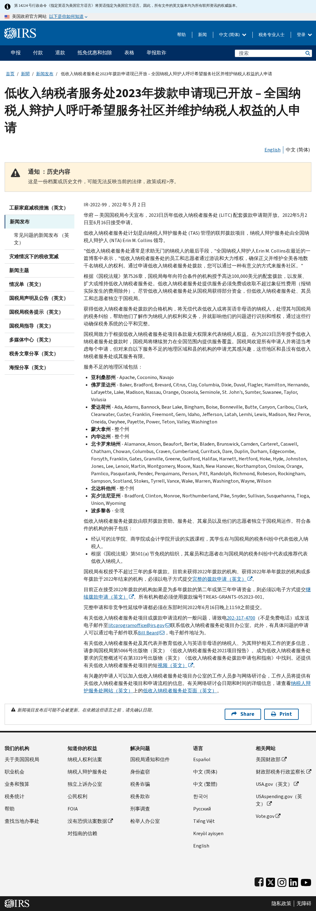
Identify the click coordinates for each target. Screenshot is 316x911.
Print (286, 714)
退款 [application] (60, 52)
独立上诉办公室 (85, 784)
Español (201, 759)
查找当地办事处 (22, 821)
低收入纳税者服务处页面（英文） (180, 690)
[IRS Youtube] (306, 881)
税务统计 (14, 796)
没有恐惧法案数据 (87, 821)
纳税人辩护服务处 (87, 772)
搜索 (307, 53)
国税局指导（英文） (31, 326)
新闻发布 (44, 74)
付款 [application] (38, 52)
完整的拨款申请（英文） (219, 579)
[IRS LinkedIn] (293, 881)
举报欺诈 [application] (156, 52)
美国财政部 (268, 759)
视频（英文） (172, 665)
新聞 (25, 74)
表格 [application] (129, 52)
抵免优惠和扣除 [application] (94, 52)
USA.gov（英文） (274, 784)
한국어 (200, 796)
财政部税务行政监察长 (280, 772)
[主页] (20, 31)
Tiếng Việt (204, 821)
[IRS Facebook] (259, 881)
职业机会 (14, 772)
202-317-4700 (241, 618)
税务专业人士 (272, 35)
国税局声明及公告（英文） (39, 298)
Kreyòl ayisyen (208, 833)
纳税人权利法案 (85, 759)
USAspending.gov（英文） (279, 800)
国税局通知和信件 (150, 759)
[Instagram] (281, 881)
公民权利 (77, 796)
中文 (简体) (230, 35)
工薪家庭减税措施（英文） (39, 207)
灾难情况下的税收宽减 (34, 256)
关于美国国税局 (22, 759)
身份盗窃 (140, 772)
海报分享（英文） (29, 367)
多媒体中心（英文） (31, 339)
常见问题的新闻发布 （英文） (41, 239)
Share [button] (247, 714)
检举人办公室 (145, 821)
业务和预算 (17, 784)
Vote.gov (265, 816)
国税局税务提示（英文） (36, 312)
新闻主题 (19, 270)
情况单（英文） (26, 284)
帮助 (181, 35)
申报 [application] (16, 52)
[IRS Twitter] (270, 881)
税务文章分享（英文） (34, 353)
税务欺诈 (140, 796)
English (272, 149)
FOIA (73, 809)
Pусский (202, 809)
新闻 (202, 35)
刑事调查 (140, 809)
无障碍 (304, 904)
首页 (10, 74)
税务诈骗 (140, 784)
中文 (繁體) (205, 784)
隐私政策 (281, 904)
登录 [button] (301, 35)
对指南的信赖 (82, 833)
